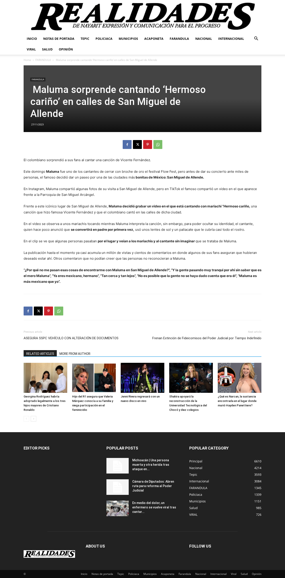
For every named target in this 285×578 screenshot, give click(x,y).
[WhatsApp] (157, 144)
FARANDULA (43, 60)
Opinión (66, 49)
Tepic (85, 38)
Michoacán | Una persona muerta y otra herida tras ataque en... (150, 464)
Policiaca (104, 38)
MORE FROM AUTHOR (74, 353)
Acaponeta (153, 38)
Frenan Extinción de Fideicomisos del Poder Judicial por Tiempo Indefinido (206, 338)
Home (27, 60)
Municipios (128, 38)
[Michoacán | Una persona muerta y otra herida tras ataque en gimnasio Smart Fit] (117, 466)
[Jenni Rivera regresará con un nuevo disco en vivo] (142, 378)
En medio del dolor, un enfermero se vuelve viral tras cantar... (154, 507)
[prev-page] (26, 418)
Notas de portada (58, 38)
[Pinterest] (147, 144)
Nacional (203, 38)
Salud (47, 49)
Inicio (32, 38)
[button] (256, 39)
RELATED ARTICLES (40, 353)
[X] (137, 144)
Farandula (179, 38)
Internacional (231, 38)
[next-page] (33, 418)
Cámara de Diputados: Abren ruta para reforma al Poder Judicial (153, 486)
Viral (31, 49)
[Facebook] (127, 144)
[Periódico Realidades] (142, 16)
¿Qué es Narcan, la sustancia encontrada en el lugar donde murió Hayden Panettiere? (237, 401)
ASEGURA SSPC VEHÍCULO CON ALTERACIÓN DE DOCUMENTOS (71, 338)
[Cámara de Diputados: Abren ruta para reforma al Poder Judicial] (117, 487)
